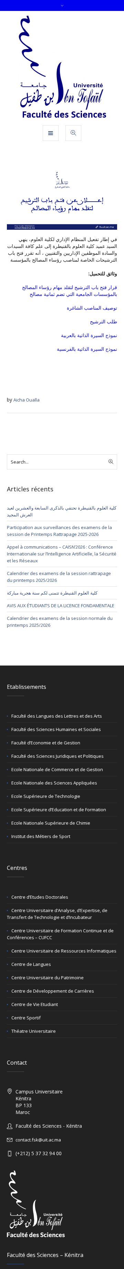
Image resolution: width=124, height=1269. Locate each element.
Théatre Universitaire (33, 1031)
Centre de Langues (31, 964)
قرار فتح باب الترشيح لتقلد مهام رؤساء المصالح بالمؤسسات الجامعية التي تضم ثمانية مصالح (69, 290)
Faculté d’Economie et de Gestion (45, 743)
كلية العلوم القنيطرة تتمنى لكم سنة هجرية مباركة (52, 593)
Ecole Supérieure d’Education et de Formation (58, 809)
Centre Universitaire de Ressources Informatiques (63, 951)
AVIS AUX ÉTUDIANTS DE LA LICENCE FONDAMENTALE (60, 605)
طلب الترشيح (103, 321)
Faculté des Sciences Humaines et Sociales (56, 729)
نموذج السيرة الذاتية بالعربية (89, 335)
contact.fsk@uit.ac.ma (38, 1140)
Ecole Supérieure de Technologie (45, 796)
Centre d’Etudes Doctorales (39, 897)
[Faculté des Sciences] (62, 67)
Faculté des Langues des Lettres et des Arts (56, 716)
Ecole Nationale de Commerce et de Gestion (57, 769)
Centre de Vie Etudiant (34, 1004)
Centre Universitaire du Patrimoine (47, 977)
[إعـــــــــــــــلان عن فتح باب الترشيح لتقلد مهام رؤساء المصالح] (62, 198)
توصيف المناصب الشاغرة (92, 307)
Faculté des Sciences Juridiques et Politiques (57, 756)
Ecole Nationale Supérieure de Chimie (50, 823)
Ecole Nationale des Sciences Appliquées (54, 783)
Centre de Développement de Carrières (52, 991)
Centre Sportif (26, 1018)
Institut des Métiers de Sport (40, 836)
